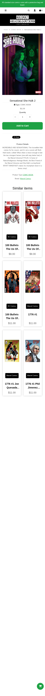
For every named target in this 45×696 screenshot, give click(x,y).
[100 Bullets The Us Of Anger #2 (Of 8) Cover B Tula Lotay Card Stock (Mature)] (12, 300)
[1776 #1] (32, 300)
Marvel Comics (25, 179)
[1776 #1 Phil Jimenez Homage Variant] (32, 369)
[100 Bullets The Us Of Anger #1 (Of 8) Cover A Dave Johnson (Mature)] (12, 230)
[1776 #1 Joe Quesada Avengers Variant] (12, 369)
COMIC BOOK (16, 29)
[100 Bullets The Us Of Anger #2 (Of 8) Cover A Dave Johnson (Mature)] (32, 230)
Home (6, 29)
